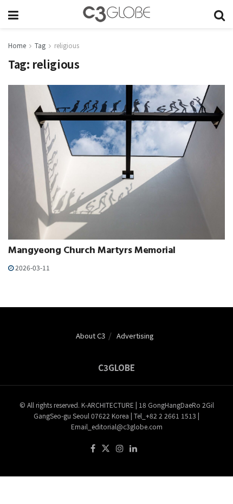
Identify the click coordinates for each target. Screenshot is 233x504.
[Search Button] (219, 14)
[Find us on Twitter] (105, 448)
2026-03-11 (32, 267)
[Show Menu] (13, 14)
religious (66, 45)
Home (17, 45)
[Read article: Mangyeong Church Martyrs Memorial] (116, 162)
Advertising (135, 335)
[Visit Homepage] (116, 14)
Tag (40, 45)
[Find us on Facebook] (92, 448)
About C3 (90, 335)
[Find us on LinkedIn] (133, 448)
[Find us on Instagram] (120, 448)
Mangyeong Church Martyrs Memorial (92, 251)
